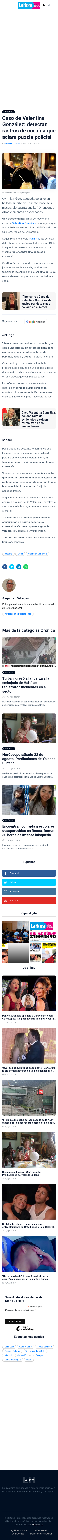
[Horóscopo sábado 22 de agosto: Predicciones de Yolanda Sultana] (29, 728)
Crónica (48, 630)
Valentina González (37, 554)
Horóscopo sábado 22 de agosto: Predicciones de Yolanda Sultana (28, 759)
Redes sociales (44, 1347)
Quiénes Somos (19, 1530)
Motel (20, 554)
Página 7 (34, 238)
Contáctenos (18, 1533)
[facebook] (4, 566)
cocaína (8, 554)
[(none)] (9, 585)
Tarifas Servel (40, 1530)
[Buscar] (49, 5)
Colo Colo (9, 1347)
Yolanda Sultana (12, 1351)
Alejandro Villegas (12, 143)
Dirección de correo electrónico (20, 1310)
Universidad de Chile (35, 1351)
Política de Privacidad (41, 1533)
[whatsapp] (25, 566)
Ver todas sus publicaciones (18, 614)
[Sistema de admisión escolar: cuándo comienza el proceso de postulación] (18, 942)
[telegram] (18, 566)
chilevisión (22, 1355)
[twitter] (11, 566)
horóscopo (38, 1355)
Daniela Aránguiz (13, 1359)
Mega (28, 1359)
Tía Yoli (8, 1355)
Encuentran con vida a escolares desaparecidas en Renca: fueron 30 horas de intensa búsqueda (28, 830)
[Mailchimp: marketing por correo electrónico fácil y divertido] (24, 1330)
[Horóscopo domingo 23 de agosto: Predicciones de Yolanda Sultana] (29, 1150)
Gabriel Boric (25, 1347)
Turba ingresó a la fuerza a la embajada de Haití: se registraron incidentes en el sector (25, 684)
